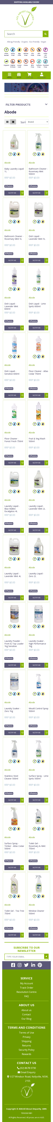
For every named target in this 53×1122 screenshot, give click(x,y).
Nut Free (38, 54)
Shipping (27, 1041)
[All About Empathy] (26, 17)
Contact (26, 1014)
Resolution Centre (26, 992)
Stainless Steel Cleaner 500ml (11, 777)
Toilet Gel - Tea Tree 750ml (14, 912)
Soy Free (32, 54)
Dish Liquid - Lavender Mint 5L (37, 237)
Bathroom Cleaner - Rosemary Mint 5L (13, 237)
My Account (26, 983)
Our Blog (26, 1018)
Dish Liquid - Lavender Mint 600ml (11, 306)
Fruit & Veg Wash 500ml (37, 440)
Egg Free (19, 54)
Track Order (26, 987)
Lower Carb (19, 66)
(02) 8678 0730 (27, 1068)
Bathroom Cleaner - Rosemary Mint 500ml (38, 171)
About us (26, 1010)
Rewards (26, 1054)
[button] (43, 1112)
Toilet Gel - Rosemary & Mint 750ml (37, 846)
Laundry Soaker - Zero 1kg (12, 709)
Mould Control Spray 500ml (38, 709)
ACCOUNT (41, 77)
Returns (26, 1045)
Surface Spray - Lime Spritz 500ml (38, 777)
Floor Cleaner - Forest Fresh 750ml (13, 440)
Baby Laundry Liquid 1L (14, 170)
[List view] (13, 121)
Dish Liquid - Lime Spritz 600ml (37, 305)
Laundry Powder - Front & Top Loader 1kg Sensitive (14, 644)
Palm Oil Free (45, 55)
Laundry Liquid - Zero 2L (36, 575)
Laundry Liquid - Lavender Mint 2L (37, 507)
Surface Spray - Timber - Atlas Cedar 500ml (14, 846)
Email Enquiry (27, 1072)
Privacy (26, 1037)
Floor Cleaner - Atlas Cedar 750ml (38, 372)
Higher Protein (12, 66)
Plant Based (6, 54)
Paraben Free (46, 66)
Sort (23, 122)
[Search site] (45, 34)
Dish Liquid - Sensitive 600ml (11, 372)
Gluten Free (26, 54)
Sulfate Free (39, 66)
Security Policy (26, 1049)
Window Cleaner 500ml (36, 912)
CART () (29, 77)
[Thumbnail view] (7, 121)
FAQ (26, 996)
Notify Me (12, 193)
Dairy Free (13, 54)
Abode (7, 162)
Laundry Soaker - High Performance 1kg (37, 644)
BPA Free (32, 66)
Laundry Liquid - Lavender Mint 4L (12, 575)
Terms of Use (26, 1032)
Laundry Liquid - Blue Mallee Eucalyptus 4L (12, 509)
